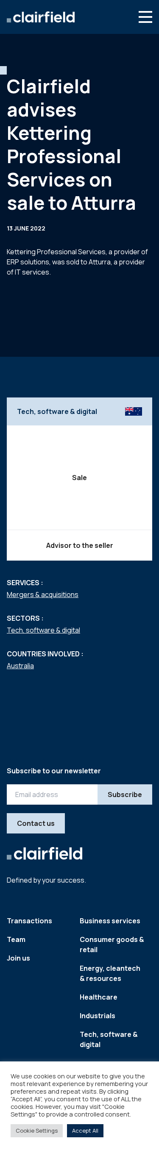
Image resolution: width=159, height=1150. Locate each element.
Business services (110, 920)
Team (16, 939)
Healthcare (98, 997)
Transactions (29, 920)
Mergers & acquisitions (42, 594)
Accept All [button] (85, 1130)
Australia (20, 665)
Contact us (36, 823)
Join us (18, 958)
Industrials (97, 1015)
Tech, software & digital (43, 630)
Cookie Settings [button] (37, 1130)
